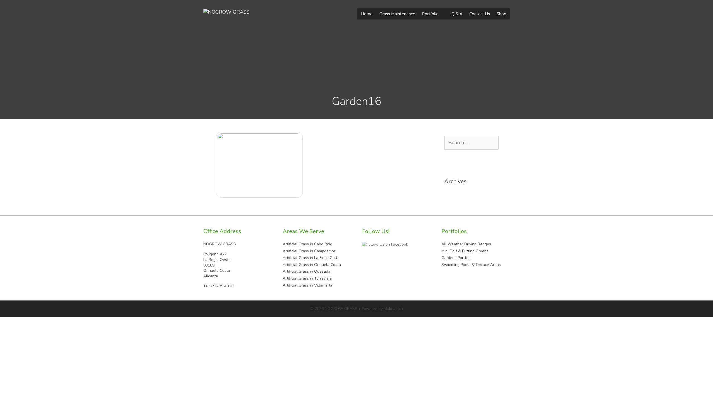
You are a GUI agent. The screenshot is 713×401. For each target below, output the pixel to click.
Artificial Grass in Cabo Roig (307, 244)
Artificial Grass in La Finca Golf (310, 257)
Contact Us (479, 14)
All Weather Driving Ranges (466, 244)
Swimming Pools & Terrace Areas (471, 264)
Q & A (457, 14)
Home (367, 14)
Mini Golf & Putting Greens (465, 251)
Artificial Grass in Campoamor (309, 251)
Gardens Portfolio (457, 257)
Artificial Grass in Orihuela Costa (312, 264)
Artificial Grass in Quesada (306, 271)
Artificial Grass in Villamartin (308, 285)
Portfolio (430, 14)
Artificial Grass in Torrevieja (307, 278)
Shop (501, 14)
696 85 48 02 (222, 286)
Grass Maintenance (397, 14)
